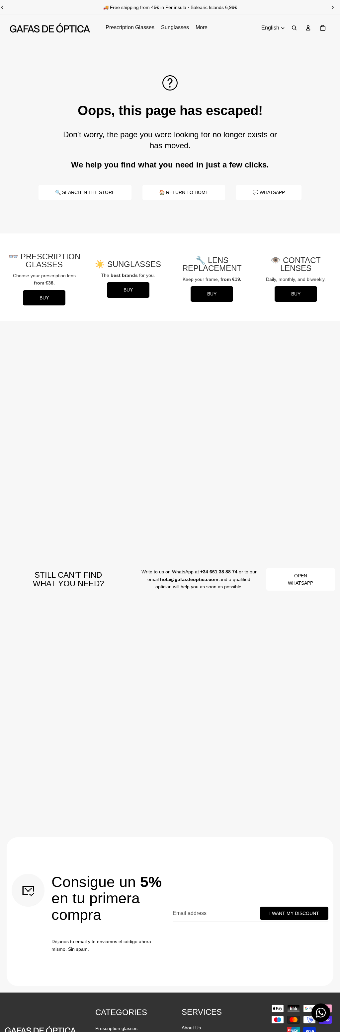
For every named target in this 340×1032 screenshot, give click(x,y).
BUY (44, 297)
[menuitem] (201, 28)
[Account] (308, 28)
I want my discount (294, 913)
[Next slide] (332, 7)
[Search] (294, 28)
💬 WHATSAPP (269, 192)
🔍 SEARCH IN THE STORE (85, 192)
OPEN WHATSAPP (300, 579)
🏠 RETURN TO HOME (184, 192)
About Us (191, 1027)
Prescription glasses (116, 1028)
